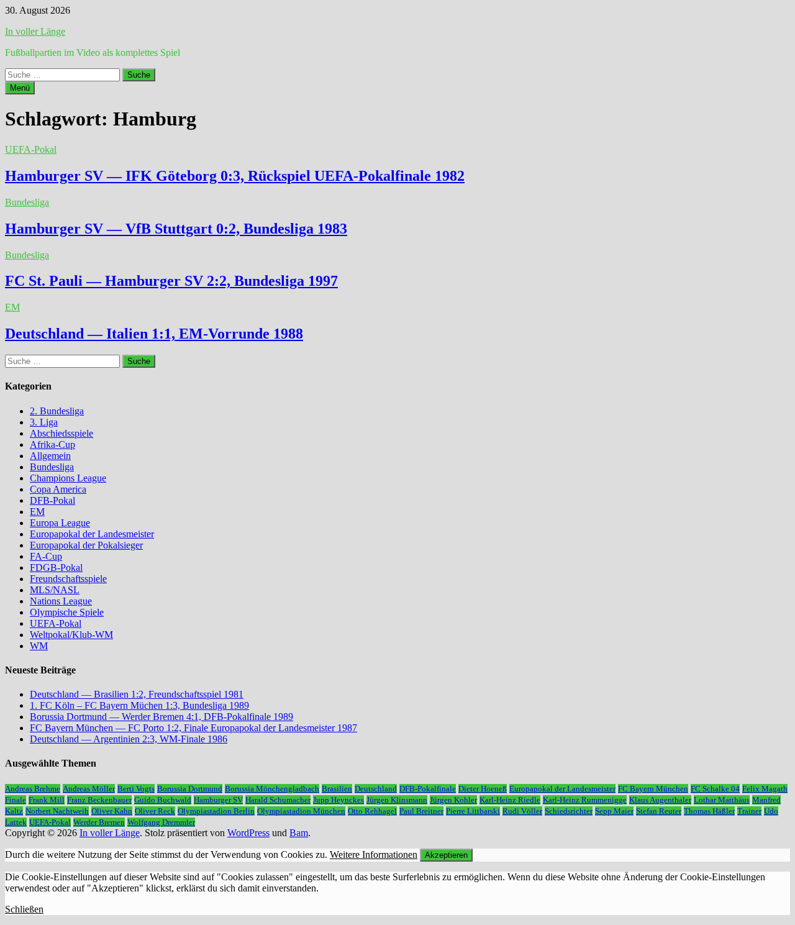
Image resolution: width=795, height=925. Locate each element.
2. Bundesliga (57, 411)
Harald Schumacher (278, 799)
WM (39, 645)
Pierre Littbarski (473, 811)
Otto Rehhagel (372, 811)
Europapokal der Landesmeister (92, 534)
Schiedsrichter (569, 811)
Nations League (61, 601)
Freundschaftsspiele (68, 578)
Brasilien (337, 788)
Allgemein (50, 455)
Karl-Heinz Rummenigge (585, 799)
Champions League (68, 478)
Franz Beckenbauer (99, 799)
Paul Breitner (421, 811)
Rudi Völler (522, 811)
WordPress (248, 832)
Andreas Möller (89, 788)
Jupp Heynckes (338, 799)
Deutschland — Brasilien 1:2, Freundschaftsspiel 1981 (136, 694)
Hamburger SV (218, 799)
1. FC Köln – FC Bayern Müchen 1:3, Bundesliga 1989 (139, 705)
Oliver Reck (155, 811)
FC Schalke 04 (715, 788)
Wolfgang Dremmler (161, 822)
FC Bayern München (653, 788)
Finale (15, 799)
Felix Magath (765, 788)
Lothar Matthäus (722, 799)
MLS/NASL (55, 590)
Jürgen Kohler (453, 799)
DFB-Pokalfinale (427, 788)
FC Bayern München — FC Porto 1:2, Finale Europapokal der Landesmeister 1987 (193, 727)
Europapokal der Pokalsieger (86, 545)
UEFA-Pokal (31, 149)
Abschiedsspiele (61, 433)
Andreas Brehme (32, 788)
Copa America (58, 489)
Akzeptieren (446, 855)
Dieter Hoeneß (482, 788)
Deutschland (376, 788)
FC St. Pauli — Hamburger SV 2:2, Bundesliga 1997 (171, 281)
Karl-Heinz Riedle (509, 799)
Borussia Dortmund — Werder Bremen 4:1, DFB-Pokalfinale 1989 (161, 716)
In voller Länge (35, 31)
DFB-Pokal (52, 500)
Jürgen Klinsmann (396, 799)
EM (12, 307)
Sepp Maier (614, 811)
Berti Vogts (136, 788)
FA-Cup (46, 556)
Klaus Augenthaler (660, 799)
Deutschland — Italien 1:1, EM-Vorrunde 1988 (154, 334)
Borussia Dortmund (189, 788)
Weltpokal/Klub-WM (71, 634)
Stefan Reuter (658, 811)
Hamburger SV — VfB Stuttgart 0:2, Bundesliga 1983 (176, 229)
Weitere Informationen (373, 854)
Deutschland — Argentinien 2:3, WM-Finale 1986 (128, 739)
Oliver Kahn (111, 811)
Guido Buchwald (162, 799)
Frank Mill (47, 799)
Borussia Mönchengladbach (272, 788)
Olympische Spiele (67, 612)
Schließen (24, 909)
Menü (20, 88)
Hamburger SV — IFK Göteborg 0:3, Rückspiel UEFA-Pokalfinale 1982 (235, 176)
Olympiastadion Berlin (216, 811)
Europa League (60, 522)
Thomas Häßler (709, 811)
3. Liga (44, 422)
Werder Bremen (99, 822)
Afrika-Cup (52, 444)
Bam (298, 832)
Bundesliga (27, 202)
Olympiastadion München (301, 811)
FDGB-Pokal (56, 567)
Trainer (749, 811)
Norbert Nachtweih (57, 811)
